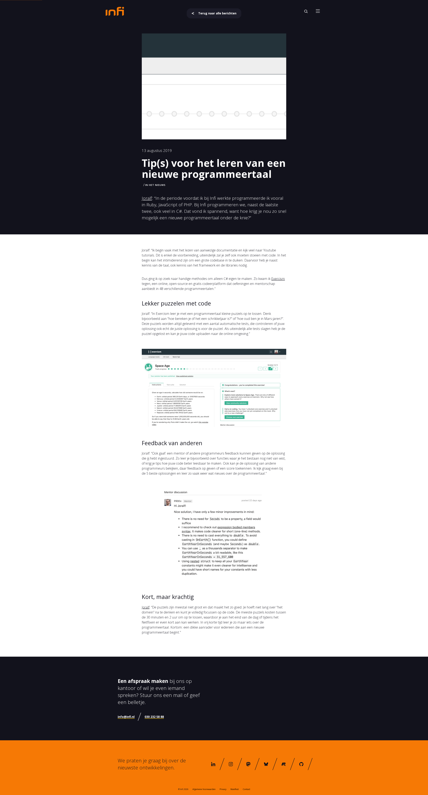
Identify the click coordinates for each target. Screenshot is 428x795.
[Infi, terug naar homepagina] (115, 11)
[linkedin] (213, 764)
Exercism (278, 278)
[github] (301, 764)
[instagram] (231, 764)
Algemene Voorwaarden (204, 789)
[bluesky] (266, 764)
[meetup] (284, 764)
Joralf (147, 198)
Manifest (235, 789)
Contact (246, 789)
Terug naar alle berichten (217, 13)
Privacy (223, 789)
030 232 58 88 (154, 717)
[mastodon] (248, 764)
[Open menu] (317, 11)
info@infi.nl (126, 717)
